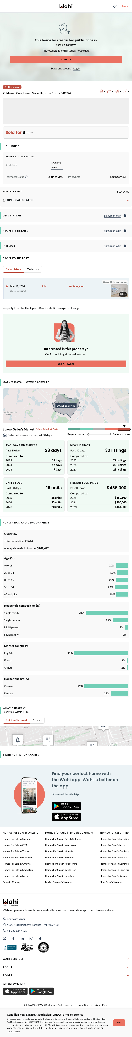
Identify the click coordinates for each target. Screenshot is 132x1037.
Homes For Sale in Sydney (113, 876)
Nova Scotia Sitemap (111, 882)
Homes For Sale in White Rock (61, 869)
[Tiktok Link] (40, 938)
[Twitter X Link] (4, 938)
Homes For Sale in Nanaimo (59, 876)
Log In (76, 68)
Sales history (13, 269)
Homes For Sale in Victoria (59, 851)
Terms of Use (14, 1031)
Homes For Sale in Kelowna (59, 857)
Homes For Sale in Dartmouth (115, 863)
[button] (26, 176)
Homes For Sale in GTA (15, 845)
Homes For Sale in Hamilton (17, 857)
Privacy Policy (101, 1004)
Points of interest (16, 720)
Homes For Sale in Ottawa (17, 863)
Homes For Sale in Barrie (16, 876)
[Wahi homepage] (66, 6)
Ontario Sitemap (11, 882)
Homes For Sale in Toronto (17, 851)
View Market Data (47, 429)
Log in (125, 6)
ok (119, 1022)
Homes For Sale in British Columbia (63, 838)
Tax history (33, 269)
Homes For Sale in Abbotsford (61, 863)
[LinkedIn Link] (22, 938)
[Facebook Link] (13, 938)
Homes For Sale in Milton (113, 845)
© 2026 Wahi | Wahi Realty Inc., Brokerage (46, 1004)
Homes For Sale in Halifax (113, 857)
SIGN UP (66, 59)
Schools (37, 720)
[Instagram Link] (31, 938)
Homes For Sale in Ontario (17, 838)
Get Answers (66, 364)
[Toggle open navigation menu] (4, 6)
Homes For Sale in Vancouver (60, 845)
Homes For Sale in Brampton (18, 869)
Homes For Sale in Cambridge (115, 851)
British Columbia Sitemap (58, 882)
